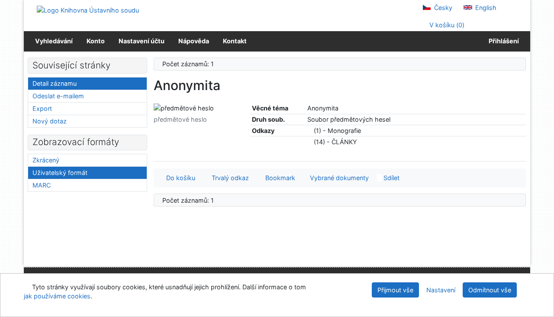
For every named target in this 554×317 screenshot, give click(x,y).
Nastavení (440, 290)
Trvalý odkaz (228, 177)
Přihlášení (502, 41)
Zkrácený (45, 160)
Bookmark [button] (278, 177)
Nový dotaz (49, 121)
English (484, 7)
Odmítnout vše (489, 290)
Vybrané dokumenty (338, 177)
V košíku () (446, 25)
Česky (442, 7)
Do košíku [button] (179, 177)
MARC (41, 185)
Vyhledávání (54, 41)
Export (42, 108)
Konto (96, 41)
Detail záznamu (54, 83)
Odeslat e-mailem (58, 96)
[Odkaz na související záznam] (309, 130)
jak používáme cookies (57, 296)
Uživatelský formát (59, 172)
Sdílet (390, 177)
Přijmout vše (395, 290)
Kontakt (235, 41)
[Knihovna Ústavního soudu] (88, 9)
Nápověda (193, 41)
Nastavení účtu (141, 41)
